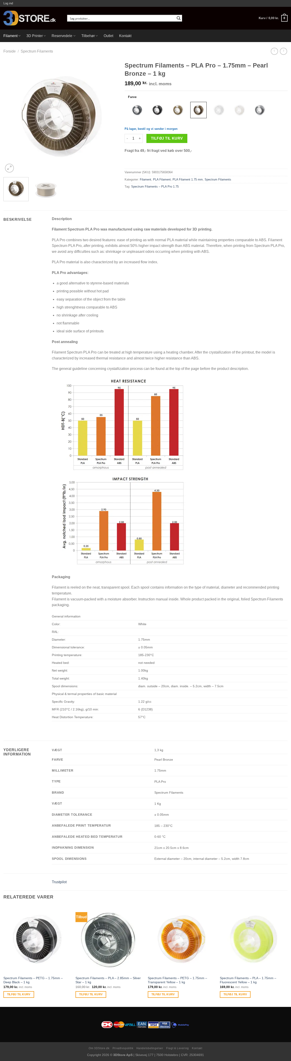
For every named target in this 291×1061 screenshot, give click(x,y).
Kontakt (125, 36)
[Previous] (11, 116)
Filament (10, 36)
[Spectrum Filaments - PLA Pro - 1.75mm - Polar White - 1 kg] (239, 110)
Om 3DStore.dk (99, 1048)
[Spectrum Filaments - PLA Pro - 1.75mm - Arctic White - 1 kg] (219, 110)
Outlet (108, 36)
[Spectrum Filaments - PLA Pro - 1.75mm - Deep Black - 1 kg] (158, 110)
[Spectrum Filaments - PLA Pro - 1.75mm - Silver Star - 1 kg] (260, 110)
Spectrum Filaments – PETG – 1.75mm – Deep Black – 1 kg (33, 980)
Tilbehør (88, 36)
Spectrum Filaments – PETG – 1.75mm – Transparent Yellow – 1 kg (177, 980)
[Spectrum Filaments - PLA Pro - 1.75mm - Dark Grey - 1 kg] (137, 110)
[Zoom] (9, 168)
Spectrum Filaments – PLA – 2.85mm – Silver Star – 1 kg (108, 980)
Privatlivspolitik (123, 1048)
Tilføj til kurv (167, 138)
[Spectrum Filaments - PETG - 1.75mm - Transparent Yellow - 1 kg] (182, 939)
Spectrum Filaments (37, 51)
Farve (132, 97)
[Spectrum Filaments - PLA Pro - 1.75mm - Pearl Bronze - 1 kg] (198, 110)
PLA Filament (162, 179)
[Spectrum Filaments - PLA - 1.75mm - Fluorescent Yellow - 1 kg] (254, 939)
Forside (9, 51)
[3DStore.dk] (31, 18)
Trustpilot (59, 882)
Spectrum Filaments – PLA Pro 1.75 (155, 186)
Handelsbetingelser (149, 1048)
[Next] (110, 116)
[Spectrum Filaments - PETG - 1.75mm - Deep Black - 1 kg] (37, 939)
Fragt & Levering (177, 1048)
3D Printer (34, 36)
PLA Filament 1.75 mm (188, 179)
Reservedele (62, 36)
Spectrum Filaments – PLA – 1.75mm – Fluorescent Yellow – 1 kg (248, 980)
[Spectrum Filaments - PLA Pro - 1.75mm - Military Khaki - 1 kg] (178, 110)
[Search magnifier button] (179, 18)
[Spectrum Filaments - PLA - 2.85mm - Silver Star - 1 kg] (109, 939)
